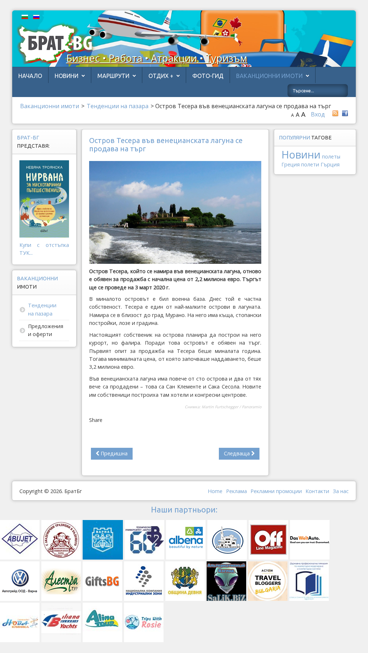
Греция (290, 164)
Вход (318, 114)
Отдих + (160, 76)
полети (310, 164)
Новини (66, 76)
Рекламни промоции (276, 491)
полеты (331, 156)
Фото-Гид (208, 76)
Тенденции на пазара (42, 309)
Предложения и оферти (45, 330)
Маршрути (113, 76)
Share (95, 420)
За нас (341, 491)
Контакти (317, 491)
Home (215, 491)
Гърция (330, 164)
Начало (30, 76)
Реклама (236, 491)
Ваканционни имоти (269, 76)
